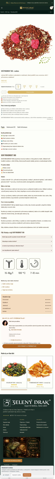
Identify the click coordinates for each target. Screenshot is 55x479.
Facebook (6, 464)
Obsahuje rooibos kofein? (9, 241)
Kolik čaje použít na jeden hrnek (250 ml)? (14, 237)
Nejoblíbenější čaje (25, 427)
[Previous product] (49, 12)
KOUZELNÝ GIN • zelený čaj (14, 382)
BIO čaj (7, 12)
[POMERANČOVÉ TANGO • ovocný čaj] (39, 368)
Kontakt (22, 432)
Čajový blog (23, 425)
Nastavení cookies (42, 425)
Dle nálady (6, 425)
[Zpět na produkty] (51, 12)
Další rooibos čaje (8, 284)
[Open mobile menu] (1, 7)
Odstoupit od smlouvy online (13, 460)
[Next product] (52, 12)
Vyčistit (42, 86)
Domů (2, 12)
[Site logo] (27, 7)
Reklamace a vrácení (42, 427)
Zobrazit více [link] (50, 119)
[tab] (3, 127)
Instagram (14, 464)
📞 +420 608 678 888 (15, 330)
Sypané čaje (6, 422)
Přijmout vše (27, 475)
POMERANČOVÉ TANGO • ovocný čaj (40, 382)
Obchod (5, 432)
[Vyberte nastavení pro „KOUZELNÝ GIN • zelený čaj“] (3, 379)
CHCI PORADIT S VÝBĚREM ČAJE (27, 346)
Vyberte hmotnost (6, 86)
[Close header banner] (52, 3)
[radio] (18, 86)
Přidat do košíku (30, 92)
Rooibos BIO (14, 12)
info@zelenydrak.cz (16, 340)
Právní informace (41, 422)
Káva (4, 427)
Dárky (4, 430)
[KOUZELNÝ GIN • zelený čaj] (14, 368)
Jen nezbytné (6, 475)
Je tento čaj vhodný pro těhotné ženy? (13, 246)
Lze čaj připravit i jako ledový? (10, 250)
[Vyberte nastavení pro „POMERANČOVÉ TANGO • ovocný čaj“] (28, 379)
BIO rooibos (6, 287)
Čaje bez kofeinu (8, 290)
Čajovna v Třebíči (25, 422)
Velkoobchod (23, 430)
